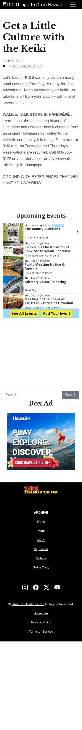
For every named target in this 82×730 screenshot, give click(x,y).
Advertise (41, 613)
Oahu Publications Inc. (28, 604)
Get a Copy (41, 567)
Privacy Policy (41, 622)
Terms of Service (41, 631)
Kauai (41, 540)
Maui (41, 531)
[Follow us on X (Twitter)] (46, 587)
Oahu (41, 521)
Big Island (41, 549)
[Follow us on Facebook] (35, 587)
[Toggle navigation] (73, 4)
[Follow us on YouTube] (57, 587)
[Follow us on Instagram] (25, 587)
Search (70, 395)
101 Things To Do (27, 66)
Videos (41, 558)
